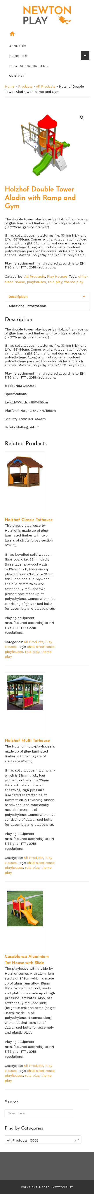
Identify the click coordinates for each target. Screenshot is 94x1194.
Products (25, 86)
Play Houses (57, 276)
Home (9, 86)
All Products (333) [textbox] (41, 1140)
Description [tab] (18, 296)
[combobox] (43, 1139)
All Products (45, 86)
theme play (73, 282)
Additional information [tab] (27, 306)
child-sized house (41, 647)
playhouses (36, 282)
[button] (82, 117)
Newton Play (62, 1187)
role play (55, 282)
